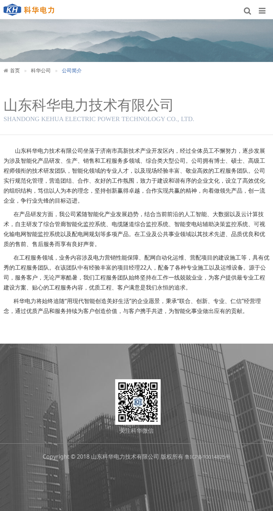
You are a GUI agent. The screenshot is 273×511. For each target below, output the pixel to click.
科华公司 (41, 70)
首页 (15, 70)
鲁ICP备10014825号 (207, 456)
